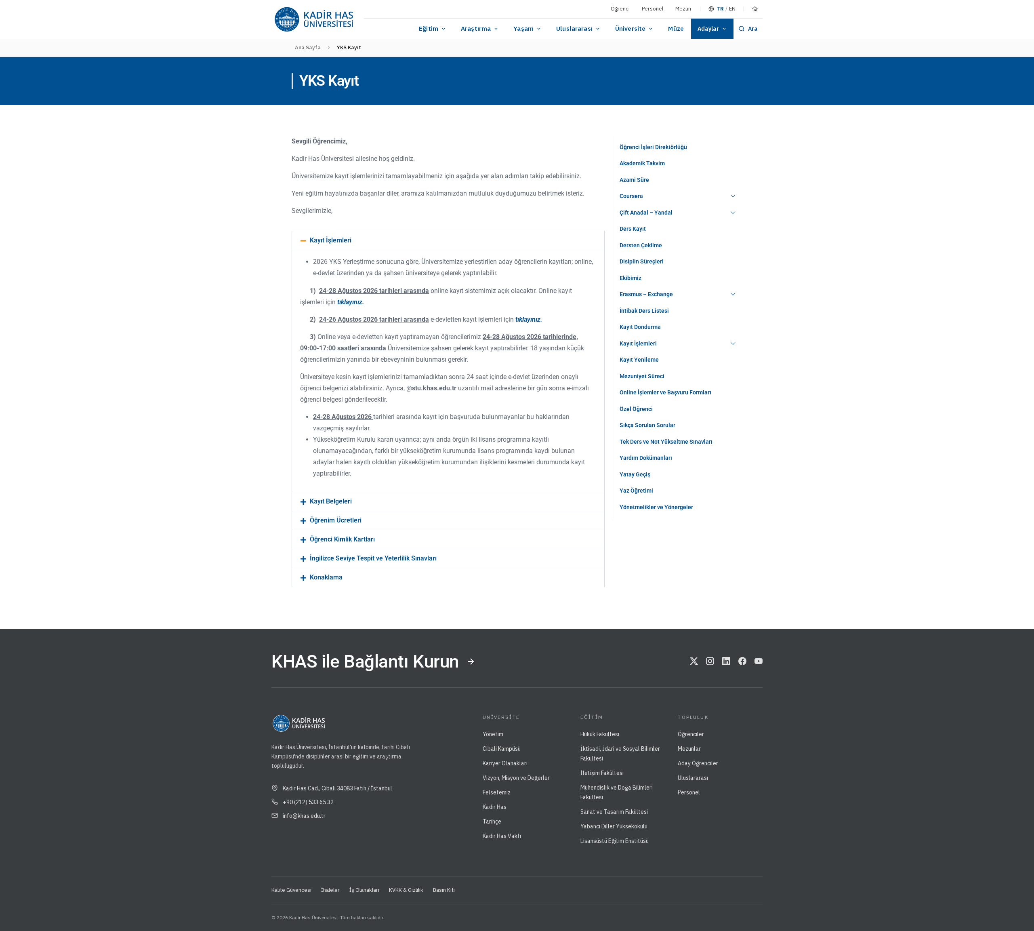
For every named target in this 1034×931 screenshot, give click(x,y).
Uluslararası (574, 28)
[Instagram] (710, 661)
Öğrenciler (691, 734)
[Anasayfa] (755, 9)
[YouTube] (758, 661)
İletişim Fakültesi (602, 773)
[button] (448, 240)
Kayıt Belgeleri (331, 501)
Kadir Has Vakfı (502, 836)
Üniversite (630, 28)
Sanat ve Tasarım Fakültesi (614, 811)
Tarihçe (492, 821)
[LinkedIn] (726, 661)
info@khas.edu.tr (304, 815)
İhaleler (330, 890)
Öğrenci (620, 8)
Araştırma (476, 28)
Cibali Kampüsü (502, 748)
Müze (676, 28)
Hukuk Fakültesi (599, 734)
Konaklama (326, 577)
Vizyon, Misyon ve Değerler (516, 777)
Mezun (683, 8)
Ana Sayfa (308, 47)
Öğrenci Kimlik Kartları (342, 539)
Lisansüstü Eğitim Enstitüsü (614, 841)
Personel (652, 8)
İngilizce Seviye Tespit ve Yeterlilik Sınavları (373, 558)
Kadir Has (494, 807)
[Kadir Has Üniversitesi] (313, 19)
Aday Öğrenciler (698, 763)
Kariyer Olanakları (505, 763)
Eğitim (428, 28)
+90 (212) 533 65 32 (308, 802)
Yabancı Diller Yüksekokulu (613, 826)
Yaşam (523, 28)
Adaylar (708, 28)
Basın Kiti (444, 890)
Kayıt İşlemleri (330, 240)
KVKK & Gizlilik (406, 890)
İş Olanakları (364, 890)
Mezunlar (689, 748)
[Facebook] (742, 661)
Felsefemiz (497, 792)
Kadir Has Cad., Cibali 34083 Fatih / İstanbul (337, 788)
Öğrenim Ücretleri (335, 520)
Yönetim (493, 734)
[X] (694, 661)
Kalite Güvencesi (291, 890)
